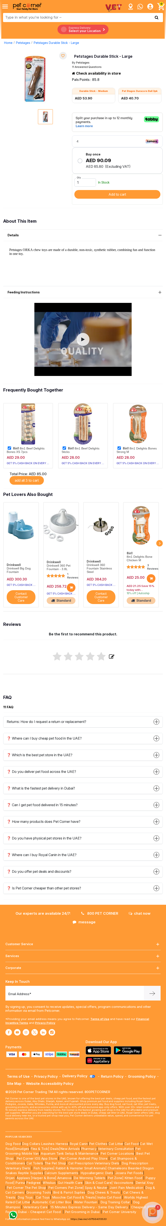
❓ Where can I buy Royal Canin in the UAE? (42, 855)
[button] (83, 339)
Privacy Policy (45, 1023)
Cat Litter (116, 1144)
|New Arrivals (69, 1149)
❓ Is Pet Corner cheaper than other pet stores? (44, 888)
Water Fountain (86, 1202)
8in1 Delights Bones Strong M (137, 450)
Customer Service (19, 944)
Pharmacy (89, 1149)
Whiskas (49, 1183)
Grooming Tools (38, 1192)
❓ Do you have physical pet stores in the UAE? (44, 838)
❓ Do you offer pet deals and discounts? (39, 871)
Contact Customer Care (21, 597)
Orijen (10, 1178)
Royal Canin (79, 1144)
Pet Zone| (115, 1178)
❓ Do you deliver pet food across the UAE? (41, 771)
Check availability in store (98, 73)
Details (13, 235)
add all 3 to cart (27, 480)
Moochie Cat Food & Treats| (74, 1197)
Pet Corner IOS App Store (37, 1158)
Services (12, 956)
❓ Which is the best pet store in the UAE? (39, 755)
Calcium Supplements (62, 1173)
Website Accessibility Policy (49, 1083)
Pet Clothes (98, 1144)
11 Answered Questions (87, 67)
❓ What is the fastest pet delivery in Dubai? (41, 788)
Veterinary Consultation (116, 1149)
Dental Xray (145, 1183)
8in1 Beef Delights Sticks (80, 450)
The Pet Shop (55, 1163)
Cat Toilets (34, 1163)
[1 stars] (57, 657)
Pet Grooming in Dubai (82, 1212)
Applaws (23, 1178)
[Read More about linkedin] (43, 1032)
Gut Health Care (70, 1183)
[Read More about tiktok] (52, 1032)
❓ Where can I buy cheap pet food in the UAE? (44, 738)
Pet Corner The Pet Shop (26, 1188)
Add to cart (117, 194)
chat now (142, 913)
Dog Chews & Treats (104, 1192)
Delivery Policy (75, 1076)
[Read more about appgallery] (99, 1060)
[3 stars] (79, 657)
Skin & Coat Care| (99, 1183)
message (87, 922)
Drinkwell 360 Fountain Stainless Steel (99, 568)
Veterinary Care (35, 1207)
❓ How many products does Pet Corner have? (43, 821)
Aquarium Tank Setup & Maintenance (69, 1153)
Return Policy (112, 1076)
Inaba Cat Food (109, 1197)
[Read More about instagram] (26, 1032)
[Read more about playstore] (129, 1050)
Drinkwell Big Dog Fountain (19, 570)
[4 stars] (90, 657)
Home (8, 43)
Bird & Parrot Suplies (69, 1192)
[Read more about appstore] (99, 1050)
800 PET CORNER (102, 913)
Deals (54, 1149)
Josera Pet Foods (128, 1173)
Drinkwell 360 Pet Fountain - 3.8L (58, 567)
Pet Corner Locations (117, 1153)
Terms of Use (99, 1019)
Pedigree (33, 1183)
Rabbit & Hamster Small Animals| (82, 1168)
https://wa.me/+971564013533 (89, 1219)
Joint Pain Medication (126, 1188)
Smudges (21, 1149)
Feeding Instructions (24, 292)
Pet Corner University (119, 1212)
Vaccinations (123, 1183)
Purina (20, 1183)
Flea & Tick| (40, 1149)
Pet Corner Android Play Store (83, 1158)
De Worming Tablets (89, 1178)
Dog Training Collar (114, 1202)
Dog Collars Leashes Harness (45, 1144)
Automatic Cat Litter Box (51, 1202)
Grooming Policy (142, 1076)
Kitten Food (133, 1178)
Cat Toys (43, 1197)
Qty (79, 177)
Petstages (23, 43)
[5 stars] (101, 657)
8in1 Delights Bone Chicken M (139, 558)
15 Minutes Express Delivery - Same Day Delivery (89, 1207)
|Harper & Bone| (43, 1178)
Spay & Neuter (96, 1188)
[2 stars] (68, 657)
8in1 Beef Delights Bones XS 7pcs (26, 450)
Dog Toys (25, 1197)
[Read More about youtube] (17, 1032)
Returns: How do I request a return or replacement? (46, 721)
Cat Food (131, 1144)
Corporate (13, 968)
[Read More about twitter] (34, 1032)
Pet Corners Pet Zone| (66, 1188)
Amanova (64, 1178)
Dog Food (13, 1144)
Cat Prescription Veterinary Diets (94, 1163)
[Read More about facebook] (8, 1032)
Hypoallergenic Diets (97, 1173)
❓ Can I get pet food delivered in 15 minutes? (42, 805)
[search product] (156, 17)
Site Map (14, 1083)
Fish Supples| (43, 1168)
